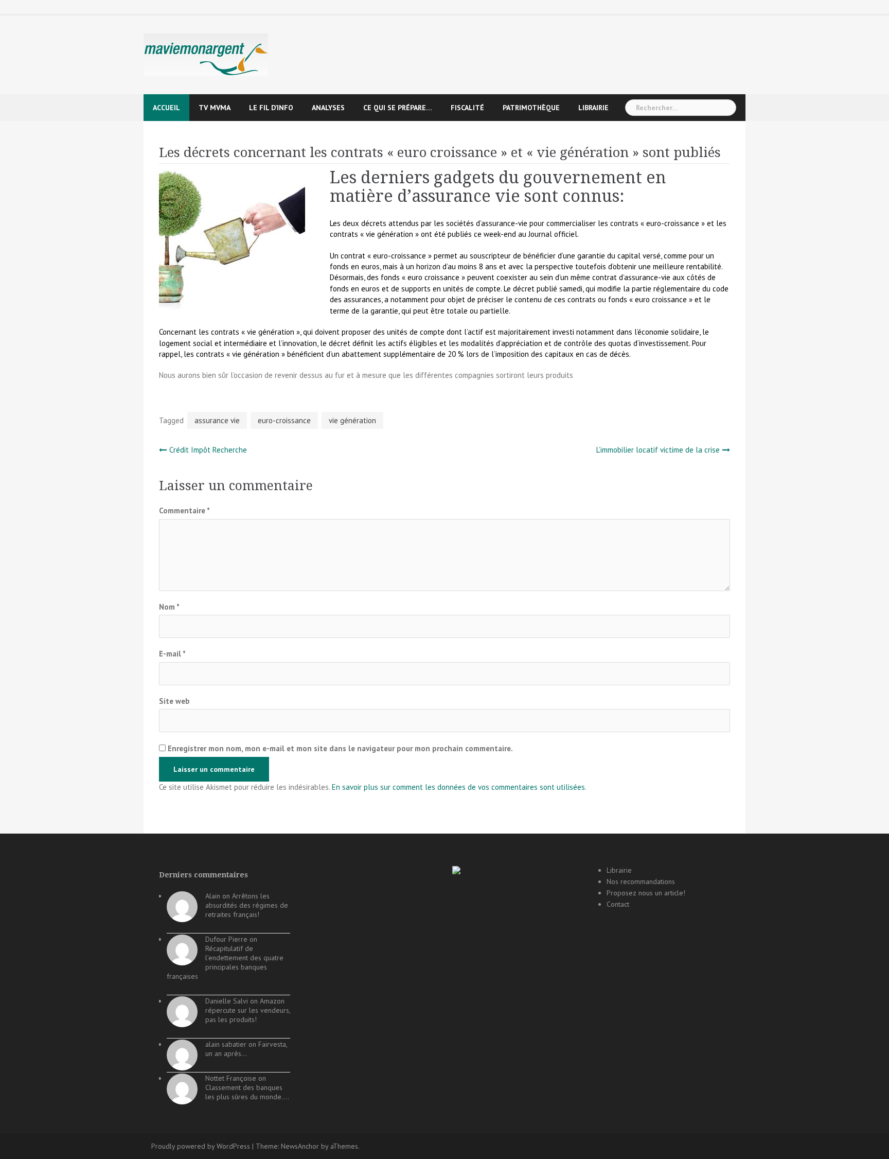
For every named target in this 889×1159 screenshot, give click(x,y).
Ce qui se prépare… (397, 107)
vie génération (352, 420)
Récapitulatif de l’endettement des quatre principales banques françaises (225, 962)
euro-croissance (284, 420)
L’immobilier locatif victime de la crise (658, 450)
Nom (169, 607)
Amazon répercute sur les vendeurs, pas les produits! (247, 1010)
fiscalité (467, 107)
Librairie (593, 107)
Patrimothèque (531, 107)
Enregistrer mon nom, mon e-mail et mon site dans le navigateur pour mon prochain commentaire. (340, 748)
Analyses (328, 107)
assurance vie (217, 420)
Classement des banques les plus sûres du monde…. (247, 1092)
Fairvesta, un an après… (246, 1049)
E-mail (172, 654)
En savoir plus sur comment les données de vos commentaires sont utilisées (458, 787)
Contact (618, 904)
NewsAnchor (300, 1146)
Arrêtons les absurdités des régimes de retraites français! (246, 905)
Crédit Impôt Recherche (208, 450)
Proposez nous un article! (646, 892)
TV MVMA (214, 107)
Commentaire (184, 510)
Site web (174, 701)
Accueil (166, 107)
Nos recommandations (641, 881)
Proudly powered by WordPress (200, 1146)
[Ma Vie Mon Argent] (206, 54)
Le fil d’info (271, 107)
